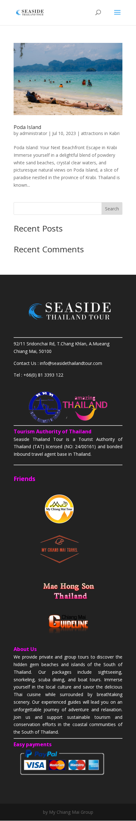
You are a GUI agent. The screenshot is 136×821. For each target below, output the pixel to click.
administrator (33, 133)
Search (112, 209)
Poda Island (27, 127)
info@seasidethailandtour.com (71, 363)
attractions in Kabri (100, 133)
